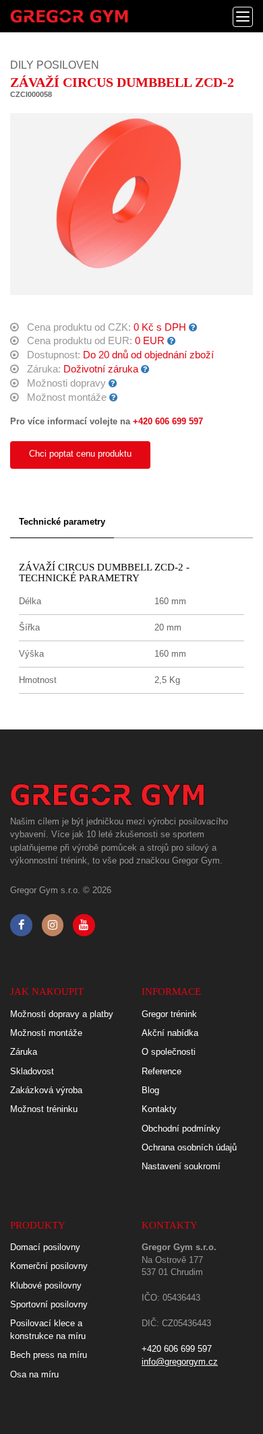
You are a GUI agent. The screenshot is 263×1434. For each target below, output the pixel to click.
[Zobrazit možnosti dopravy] (113, 383)
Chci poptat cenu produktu (80, 454)
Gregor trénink (169, 1014)
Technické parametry (62, 522)
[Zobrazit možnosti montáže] (113, 397)
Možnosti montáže (46, 1033)
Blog (150, 1090)
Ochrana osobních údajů (189, 1147)
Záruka (23, 1052)
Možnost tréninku (44, 1109)
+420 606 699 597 (168, 421)
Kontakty (159, 1109)
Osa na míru (34, 1374)
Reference (161, 1071)
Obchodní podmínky (181, 1128)
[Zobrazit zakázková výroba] (193, 327)
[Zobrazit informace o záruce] (145, 369)
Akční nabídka (170, 1033)
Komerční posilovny (49, 1266)
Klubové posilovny (46, 1285)
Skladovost (32, 1071)
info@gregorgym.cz (180, 1362)
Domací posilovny (45, 1247)
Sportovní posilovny (49, 1304)
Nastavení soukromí (181, 1166)
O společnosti (169, 1052)
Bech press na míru (48, 1355)
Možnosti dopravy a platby (61, 1014)
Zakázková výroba (46, 1090)
